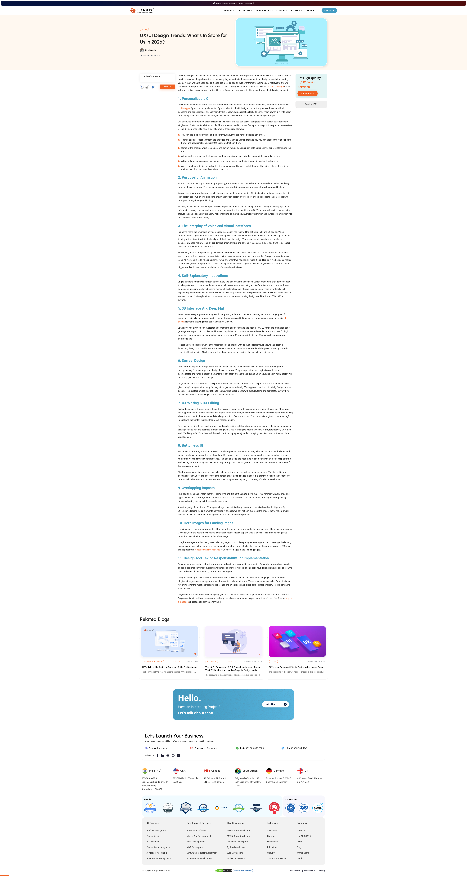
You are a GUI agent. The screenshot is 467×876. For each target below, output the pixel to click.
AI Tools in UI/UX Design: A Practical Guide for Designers (169, 667)
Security (271, 853)
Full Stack (211, 661)
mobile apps (184, 108)
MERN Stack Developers (238, 836)
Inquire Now (270, 704)
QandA (300, 858)
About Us (301, 830)
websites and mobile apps (207, 549)
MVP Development (196, 847)
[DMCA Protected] (223, 870)
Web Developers (235, 853)
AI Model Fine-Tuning (157, 853)
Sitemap (322, 870)
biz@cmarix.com (212, 748)
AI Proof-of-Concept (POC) (159, 858)
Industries (281, 10)
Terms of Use (295, 870)
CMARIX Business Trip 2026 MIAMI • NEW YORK (234, 3)
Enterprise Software (196, 830)
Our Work (310, 10)
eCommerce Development (199, 858)
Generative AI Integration (158, 847)
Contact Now (307, 93)
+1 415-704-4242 (299, 748)
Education (272, 847)
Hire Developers (263, 10)
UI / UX (144, 29)
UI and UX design (276, 86)
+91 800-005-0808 (255, 748)
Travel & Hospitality (276, 858)
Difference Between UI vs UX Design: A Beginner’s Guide (296, 667)
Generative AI (153, 836)
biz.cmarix (162, 748)
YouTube (167, 755)
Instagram (173, 755)
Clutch (168, 808)
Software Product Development (202, 853)
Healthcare (272, 841)
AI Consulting (153, 841)
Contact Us (329, 10)
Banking (271, 836)
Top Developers (186, 808)
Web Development (196, 841)
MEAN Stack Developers (238, 830)
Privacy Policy (309, 870)
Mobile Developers (236, 858)
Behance (178, 755)
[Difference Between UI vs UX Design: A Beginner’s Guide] (297, 641)
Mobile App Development (199, 836)
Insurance (272, 830)
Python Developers (236, 847)
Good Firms (150, 808)
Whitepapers (303, 853)
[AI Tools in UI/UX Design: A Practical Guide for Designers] (170, 641)
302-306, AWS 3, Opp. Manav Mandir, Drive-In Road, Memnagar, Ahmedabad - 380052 (155, 784)
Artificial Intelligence (153, 661)
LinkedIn (152, 87)
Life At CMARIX (304, 836)
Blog (299, 847)
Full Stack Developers (237, 841)
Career (300, 841)
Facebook (142, 87)
